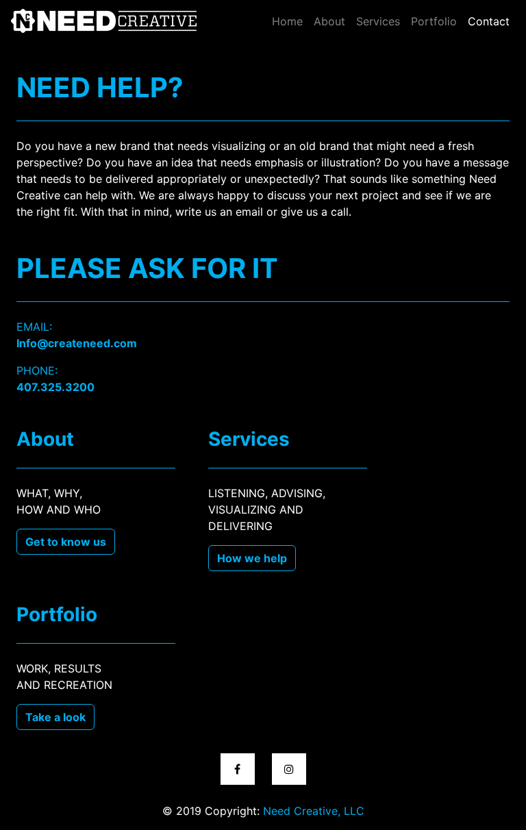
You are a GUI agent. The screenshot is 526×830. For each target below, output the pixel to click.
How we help (252, 558)
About (329, 21)
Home (287, 21)
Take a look (55, 717)
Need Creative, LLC (313, 811)
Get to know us (65, 542)
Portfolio (434, 21)
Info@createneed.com (76, 343)
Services (378, 21)
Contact (491, 21)
